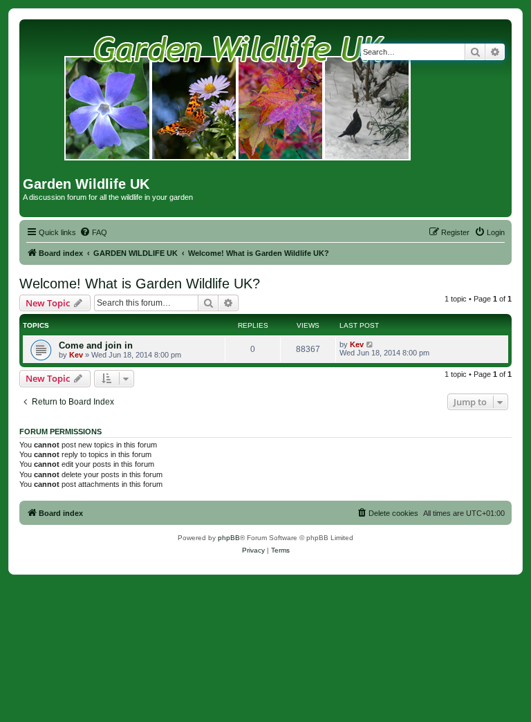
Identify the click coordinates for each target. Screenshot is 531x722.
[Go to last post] (370, 344)
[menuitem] (93, 232)
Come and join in (96, 345)
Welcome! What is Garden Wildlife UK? (139, 283)
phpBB (229, 538)
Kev (76, 355)
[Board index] (238, 99)
